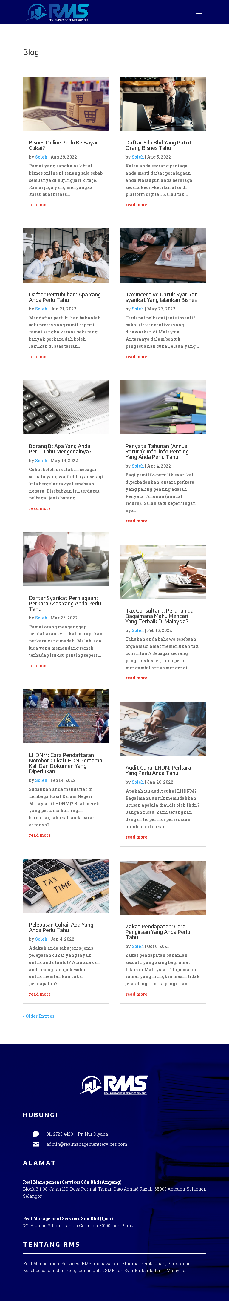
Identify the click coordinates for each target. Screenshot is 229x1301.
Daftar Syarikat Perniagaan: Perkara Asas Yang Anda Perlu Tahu (65, 603)
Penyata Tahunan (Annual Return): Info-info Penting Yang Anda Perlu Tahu (157, 451)
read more (40, 204)
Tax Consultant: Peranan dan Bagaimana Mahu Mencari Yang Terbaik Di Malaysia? (161, 616)
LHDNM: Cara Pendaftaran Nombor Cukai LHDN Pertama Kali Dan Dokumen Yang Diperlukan (65, 762)
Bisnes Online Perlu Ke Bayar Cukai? (63, 145)
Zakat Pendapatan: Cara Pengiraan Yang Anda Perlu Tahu (158, 931)
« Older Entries (38, 1016)
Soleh (41, 157)
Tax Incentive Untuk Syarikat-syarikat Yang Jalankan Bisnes (162, 297)
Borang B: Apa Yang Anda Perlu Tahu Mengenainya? (60, 448)
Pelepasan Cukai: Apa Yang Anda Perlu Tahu (61, 927)
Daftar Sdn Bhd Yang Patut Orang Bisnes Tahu (159, 145)
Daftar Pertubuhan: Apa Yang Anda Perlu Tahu (65, 297)
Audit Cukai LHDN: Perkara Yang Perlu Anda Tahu (158, 770)
